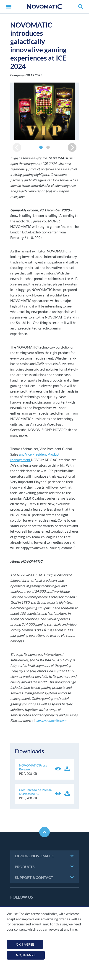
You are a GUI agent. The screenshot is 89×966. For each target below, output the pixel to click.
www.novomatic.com (50, 720)
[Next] (72, 147)
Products (25, 866)
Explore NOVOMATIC (34, 856)
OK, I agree (25, 944)
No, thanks (25, 955)
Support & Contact (34, 877)
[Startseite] (44, 6)
